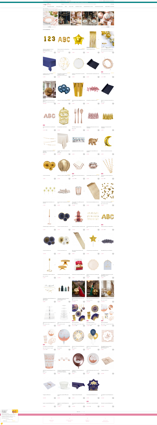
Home (44, 8)
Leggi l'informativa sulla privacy (5, 418)
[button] (2, 424)
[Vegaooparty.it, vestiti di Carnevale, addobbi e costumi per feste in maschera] (47, 4)
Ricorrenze (46, 8)
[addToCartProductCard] (55, 52)
